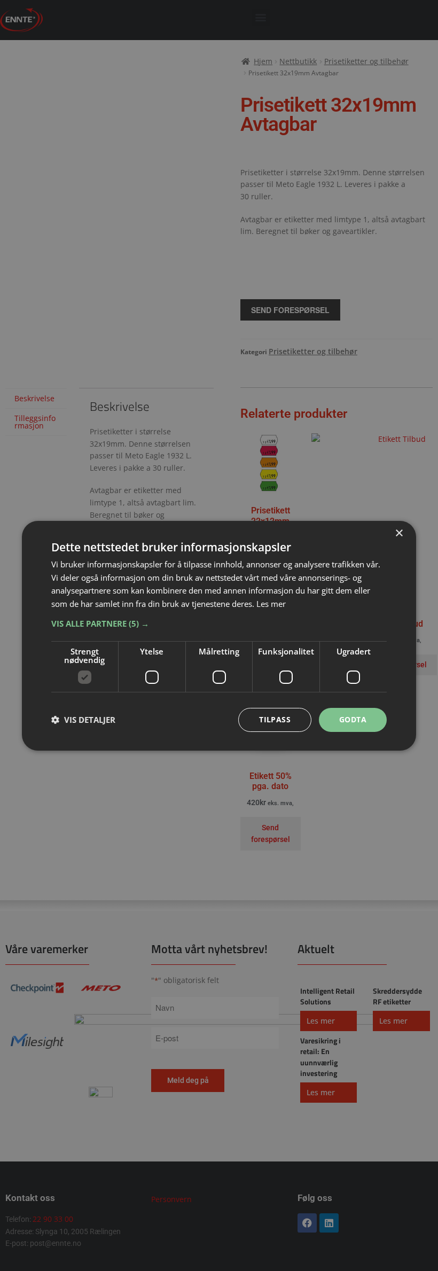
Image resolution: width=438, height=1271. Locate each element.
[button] (219, 623)
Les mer (271, 603)
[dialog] (219, 635)
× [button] (399, 533)
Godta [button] (352, 719)
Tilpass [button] (275, 719)
